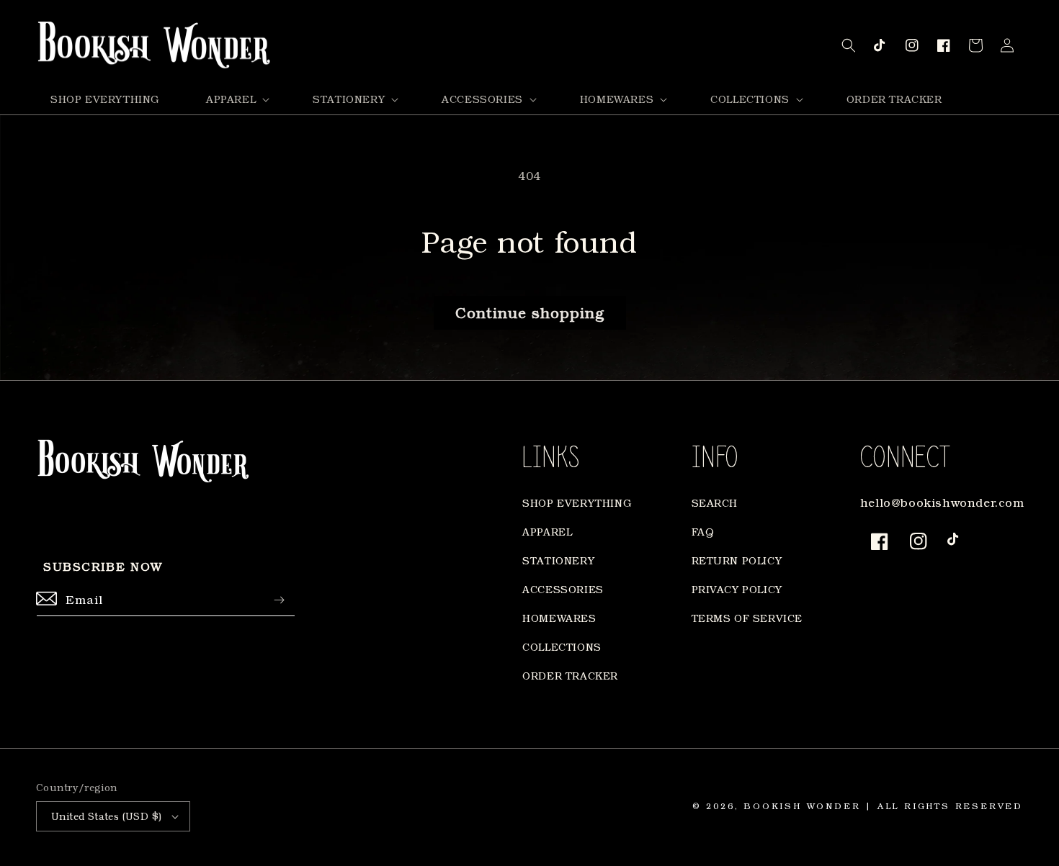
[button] (236, 99)
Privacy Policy (737, 589)
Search (715, 503)
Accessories (563, 589)
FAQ (703, 531)
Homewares (559, 618)
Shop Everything (577, 503)
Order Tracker (570, 675)
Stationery (558, 560)
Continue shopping (529, 312)
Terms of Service (747, 618)
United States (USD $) (106, 816)
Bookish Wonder (801, 805)
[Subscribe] (279, 600)
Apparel (547, 531)
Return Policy (737, 560)
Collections (562, 647)
